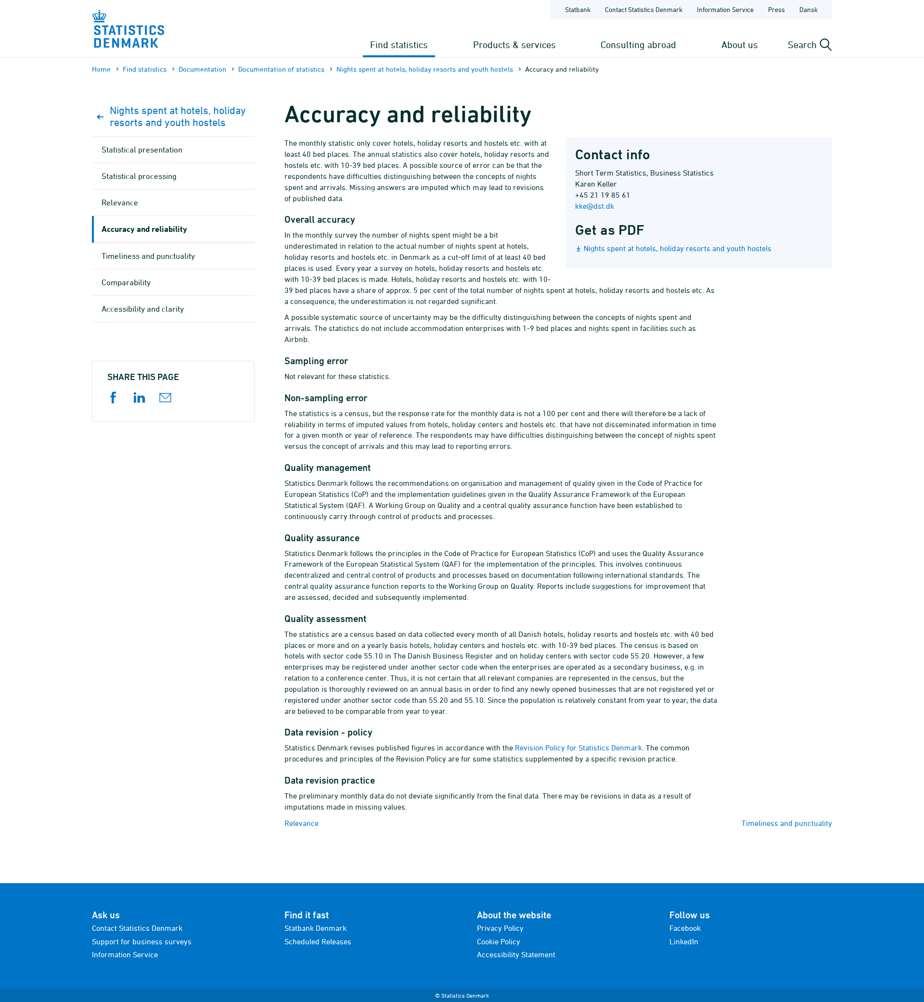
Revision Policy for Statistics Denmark (578, 747)
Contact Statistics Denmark (643, 9)
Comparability (126, 282)
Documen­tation (202, 69)
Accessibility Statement (516, 954)
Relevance (301, 823)
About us (739, 44)
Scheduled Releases (317, 941)
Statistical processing (139, 176)
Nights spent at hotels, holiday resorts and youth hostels (424, 69)
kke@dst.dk (594, 206)
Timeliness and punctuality (787, 823)
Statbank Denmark (315, 928)
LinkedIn (683, 941)
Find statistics (399, 44)
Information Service (725, 9)
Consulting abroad (638, 44)
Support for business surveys (142, 941)
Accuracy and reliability (144, 229)
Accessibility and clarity (143, 309)
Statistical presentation (142, 149)
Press (776, 9)
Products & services (514, 44)
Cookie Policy (498, 941)
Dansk (808, 9)
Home (101, 69)
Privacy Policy (500, 928)
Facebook (685, 928)
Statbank (577, 9)
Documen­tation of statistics (281, 69)
